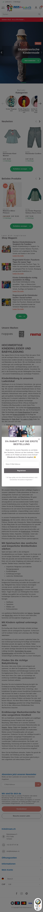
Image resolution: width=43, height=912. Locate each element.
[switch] (38, 908)
